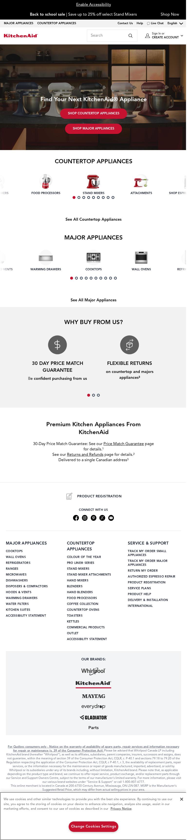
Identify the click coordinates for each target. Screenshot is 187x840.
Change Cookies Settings (93, 827)
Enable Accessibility (93, 5)
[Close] (181, 799)
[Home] (21, 36)
